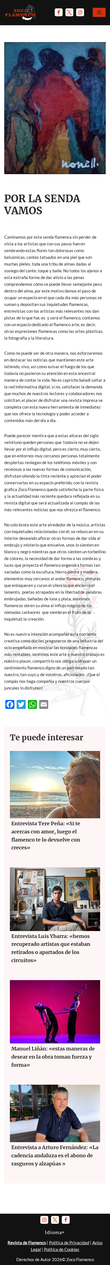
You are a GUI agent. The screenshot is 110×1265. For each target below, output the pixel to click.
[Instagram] (80, 12)
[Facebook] (59, 12)
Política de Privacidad (69, 1242)
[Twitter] (69, 12)
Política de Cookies (61, 1249)
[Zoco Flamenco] (21, 12)
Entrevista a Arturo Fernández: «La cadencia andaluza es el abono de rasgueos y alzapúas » (54, 1155)
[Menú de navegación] (99, 12)
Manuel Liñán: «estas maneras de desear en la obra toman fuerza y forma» (53, 1056)
